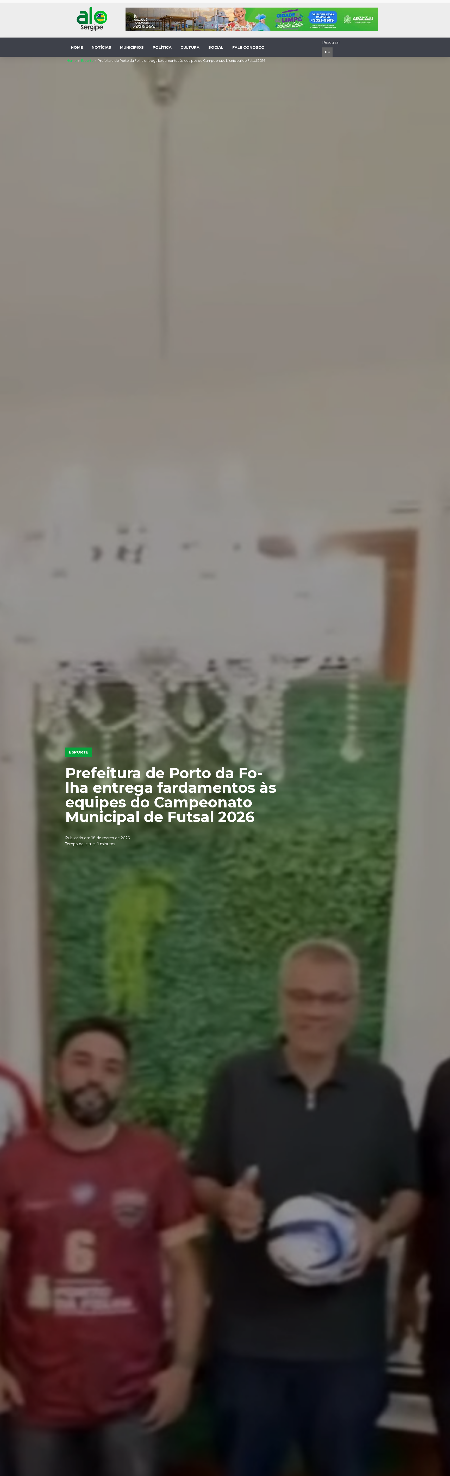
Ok (327, 52)
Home (71, 60)
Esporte (87, 60)
